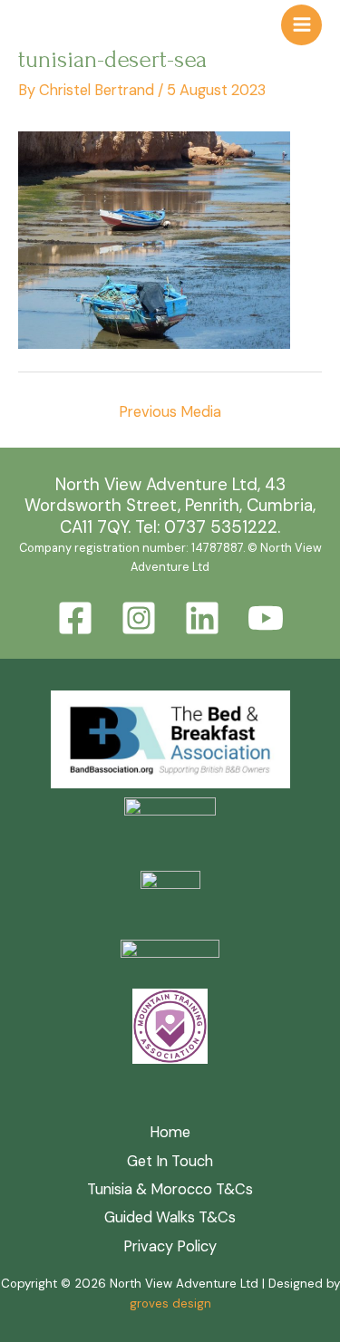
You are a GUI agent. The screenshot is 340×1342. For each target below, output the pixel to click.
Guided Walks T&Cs (170, 1217)
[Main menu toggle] (301, 25)
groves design (170, 1303)
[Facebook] (75, 618)
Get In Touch (170, 1161)
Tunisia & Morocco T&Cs (170, 1189)
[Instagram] (139, 618)
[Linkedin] (202, 618)
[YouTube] (266, 618)
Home (170, 1132)
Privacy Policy (170, 1246)
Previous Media (170, 411)
